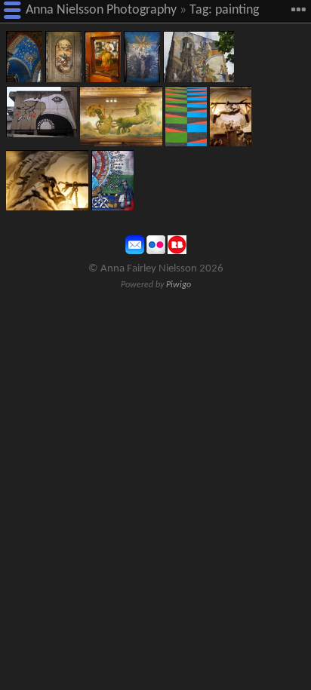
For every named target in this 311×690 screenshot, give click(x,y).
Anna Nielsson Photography (101, 10)
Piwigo (178, 285)
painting (237, 10)
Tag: (200, 10)
